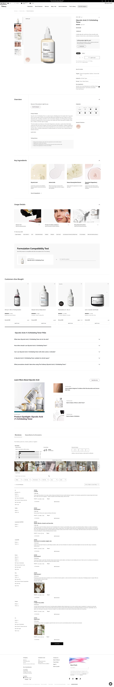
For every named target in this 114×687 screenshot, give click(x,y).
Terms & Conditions (44, 684)
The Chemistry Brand (25, 3)
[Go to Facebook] (69, 679)
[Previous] (45, 1)
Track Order (56, 662)
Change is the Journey (27, 671)
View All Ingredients (35, 193)
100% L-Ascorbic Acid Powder (91, 309)
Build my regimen (35, 106)
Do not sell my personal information (60, 684)
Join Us (24, 662)
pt (29, 679)
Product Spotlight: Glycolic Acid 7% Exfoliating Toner (28, 418)
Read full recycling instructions (80, 226)
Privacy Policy (51, 684)
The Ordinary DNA (26, 661)
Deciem (33, 3)
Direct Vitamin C (26, 234)
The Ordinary (4, 3)
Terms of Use (72, 674)
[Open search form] (102, 1)
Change (30, 677)
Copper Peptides (18, 234)
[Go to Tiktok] (80, 679)
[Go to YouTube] (76, 679)
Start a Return (56, 660)
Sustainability (25, 670)
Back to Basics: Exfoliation (73, 416)
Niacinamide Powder (39, 234)
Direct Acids (58, 234)
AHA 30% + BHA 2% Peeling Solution (13, 309)
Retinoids (52, 234)
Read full (21, 226)
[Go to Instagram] (72, 679)
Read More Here (95, 380)
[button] (39, 6)
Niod (10, 3)
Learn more (33, 132)
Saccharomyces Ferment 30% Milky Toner (70, 234)
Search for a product (65, 259)
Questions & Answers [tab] (33, 435)
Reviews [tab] (18, 435)
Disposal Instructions (42, 661)
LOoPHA (17, 3)
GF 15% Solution (82, 234)
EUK (32, 234)
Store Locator (56, 666)
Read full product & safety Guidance (52, 226)
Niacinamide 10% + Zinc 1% (64, 309)
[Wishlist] (99, 16)
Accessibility (25, 669)
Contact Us (81, 674)
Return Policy (40, 662)
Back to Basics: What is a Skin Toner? (75, 402)
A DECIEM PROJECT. (74, 684)
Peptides (46, 234)
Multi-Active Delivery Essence (93, 234)
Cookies (68, 684)
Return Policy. (85, 62)
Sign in (54, 664)
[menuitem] (3, 3)
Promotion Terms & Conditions (43, 663)
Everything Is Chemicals (27, 673)
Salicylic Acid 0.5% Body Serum (38, 309)
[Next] (68, 1)
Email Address (72, 667)
